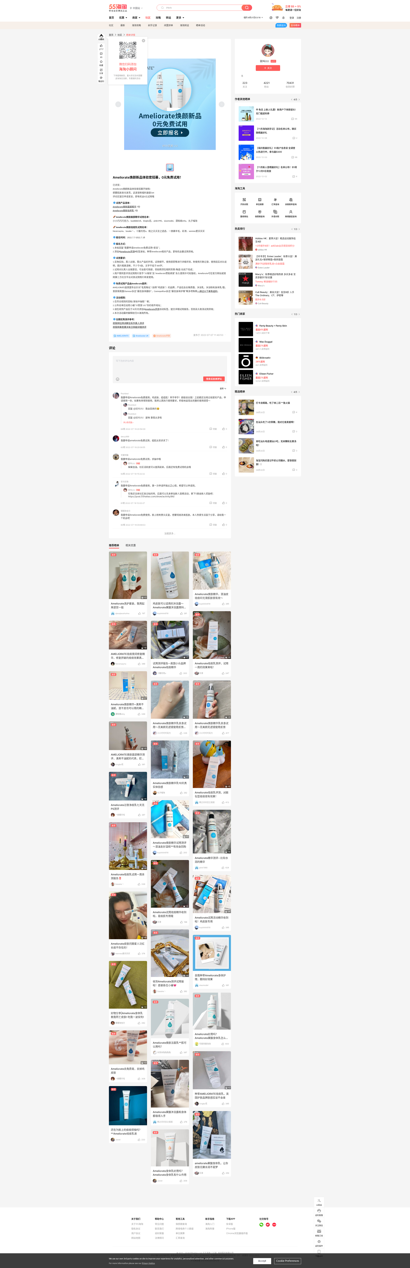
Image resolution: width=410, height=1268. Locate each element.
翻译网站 (244, 216)
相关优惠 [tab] (131, 545)
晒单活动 (200, 25)
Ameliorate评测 (127, 252)
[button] (136, 8)
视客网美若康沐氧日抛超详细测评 (129, 327)
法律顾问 (159, 1238)
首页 (111, 34)
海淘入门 (209, 1224)
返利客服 (159, 1233)
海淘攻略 (136, 25)
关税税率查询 (291, 204)
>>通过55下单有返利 (207, 291)
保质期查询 (260, 216)
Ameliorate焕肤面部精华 (124, 207)
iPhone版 (230, 1228)
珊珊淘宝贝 (125, 511)
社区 (111, 25)
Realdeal (125, 393)
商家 (134, 17)
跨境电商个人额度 (185, 1228)
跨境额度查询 (291, 216)
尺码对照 (244, 204)
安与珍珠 (124, 481)
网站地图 (135, 1238)
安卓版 (229, 1224)
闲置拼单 (168, 25)
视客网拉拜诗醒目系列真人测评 (128, 323)
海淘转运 (184, 25)
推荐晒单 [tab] (114, 545)
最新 (122, 25)
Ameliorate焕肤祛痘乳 (123, 211)
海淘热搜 (209, 1228)
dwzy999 (125, 436)
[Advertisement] (268, 502)
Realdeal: (132, 405)
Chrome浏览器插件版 (237, 1233)
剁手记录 (152, 25)
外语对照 (275, 216)
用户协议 (135, 1233)
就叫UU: (131, 463)
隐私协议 (135, 1228)
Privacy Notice (148, 1263)
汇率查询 (275, 204)
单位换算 (260, 204)
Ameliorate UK (142, 336)
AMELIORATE (123, 336)
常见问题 (159, 1224)
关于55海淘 (137, 1224)
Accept (262, 1261)
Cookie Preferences (287, 1261)
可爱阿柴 (124, 455)
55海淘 (118, 8)
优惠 (121, 17)
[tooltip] (127, 60)
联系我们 (159, 1228)
